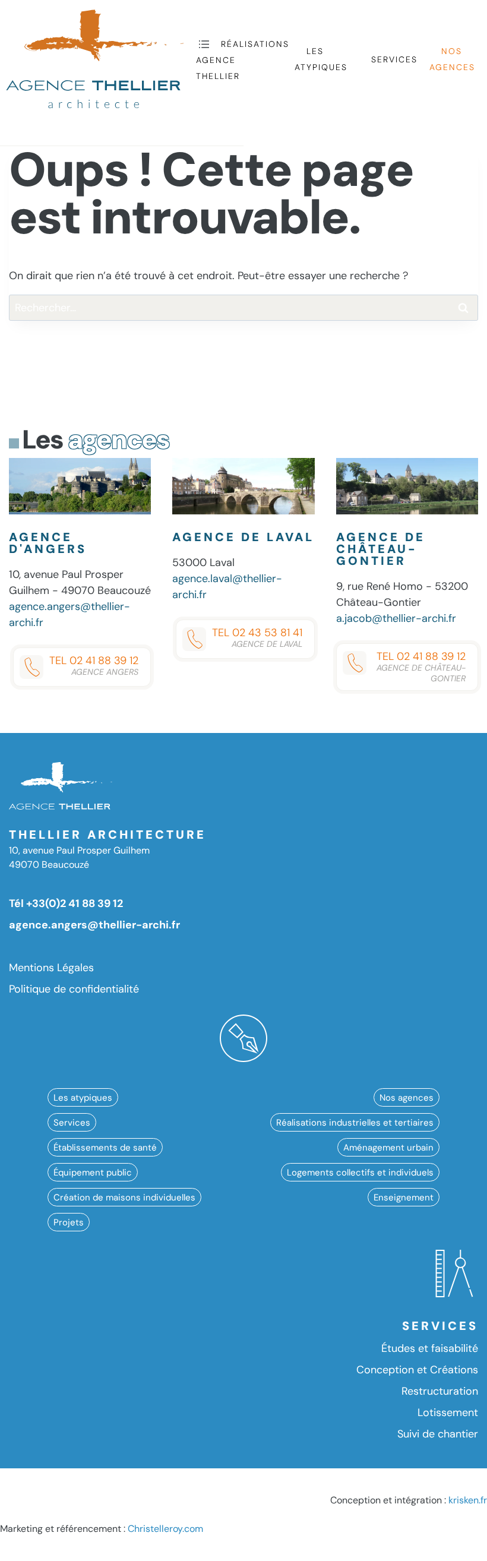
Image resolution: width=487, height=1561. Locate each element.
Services (394, 59)
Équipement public (92, 1172)
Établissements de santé (105, 1147)
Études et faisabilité (429, 1348)
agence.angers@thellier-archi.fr (94, 925)
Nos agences (452, 59)
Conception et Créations (417, 1370)
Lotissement (448, 1412)
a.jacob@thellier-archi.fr (396, 618)
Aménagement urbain (388, 1147)
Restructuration (439, 1391)
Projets (68, 1222)
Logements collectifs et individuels (360, 1172)
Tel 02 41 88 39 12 (93, 665)
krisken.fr (467, 1500)
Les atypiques (321, 59)
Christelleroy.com (165, 1528)
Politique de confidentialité (74, 989)
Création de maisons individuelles (124, 1197)
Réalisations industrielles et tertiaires (355, 1122)
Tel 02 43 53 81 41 (257, 637)
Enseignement (404, 1197)
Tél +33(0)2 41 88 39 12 (66, 903)
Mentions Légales (51, 967)
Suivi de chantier (437, 1434)
